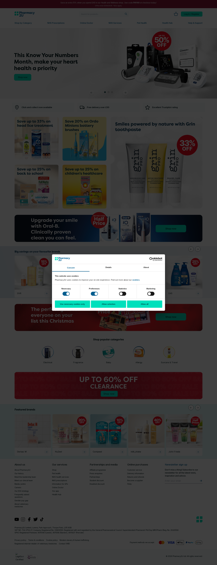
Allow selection (108, 304)
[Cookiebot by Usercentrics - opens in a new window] (151, 259)
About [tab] (146, 267)
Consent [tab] (71, 268)
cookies (136, 280)
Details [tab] (108, 267)
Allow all (144, 304)
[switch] (94, 294)
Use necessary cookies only (72, 304)
